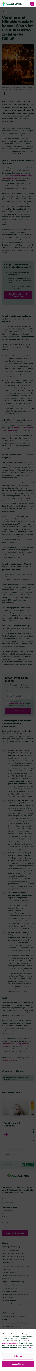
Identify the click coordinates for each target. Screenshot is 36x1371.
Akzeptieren (18, 1364)
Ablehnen (18, 1356)
